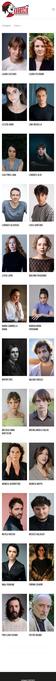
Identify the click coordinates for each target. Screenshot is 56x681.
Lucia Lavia (7, 275)
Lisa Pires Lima (9, 174)
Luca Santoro (36, 225)
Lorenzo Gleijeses (10, 225)
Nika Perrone (8, 584)
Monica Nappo (36, 483)
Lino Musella (35, 124)
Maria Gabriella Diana (10, 327)
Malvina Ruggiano (37, 275)
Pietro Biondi (35, 635)
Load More (28, 649)
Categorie (6, 25)
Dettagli (3, 78)
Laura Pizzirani (36, 74)
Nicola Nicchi (8, 534)
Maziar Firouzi (36, 379)
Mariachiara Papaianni (35, 327)
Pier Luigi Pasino (10, 635)
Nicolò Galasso (37, 534)
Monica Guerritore (11, 483)
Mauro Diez (7, 379)
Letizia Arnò (8, 124)
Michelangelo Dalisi (39, 430)
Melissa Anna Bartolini (8, 431)
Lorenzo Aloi (35, 174)
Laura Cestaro (9, 74)
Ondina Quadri (36, 584)
